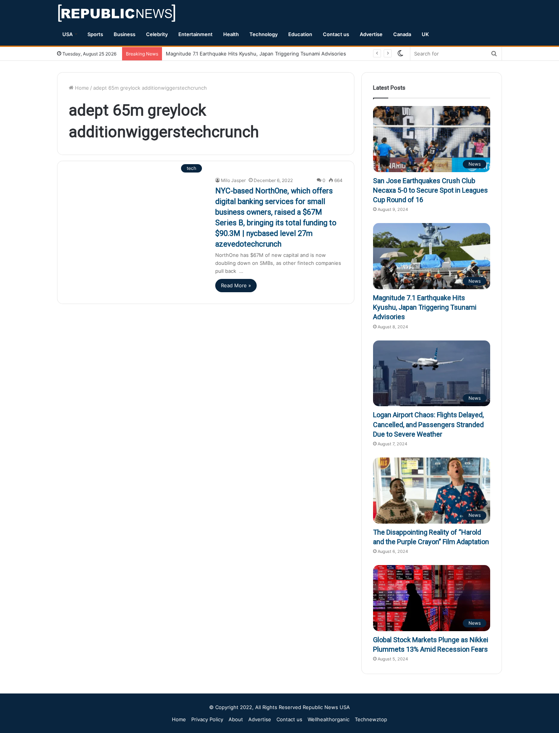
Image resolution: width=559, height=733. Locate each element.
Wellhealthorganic (328, 719)
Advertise (371, 34)
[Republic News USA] (117, 13)
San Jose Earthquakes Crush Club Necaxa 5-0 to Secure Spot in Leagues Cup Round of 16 (430, 190)
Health (231, 34)
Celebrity (157, 34)
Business (124, 34)
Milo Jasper (233, 180)
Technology (263, 34)
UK (425, 34)
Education (300, 34)
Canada (402, 34)
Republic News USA (326, 707)
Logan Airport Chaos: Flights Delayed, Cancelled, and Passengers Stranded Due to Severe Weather (428, 424)
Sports (95, 34)
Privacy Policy (207, 719)
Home (81, 88)
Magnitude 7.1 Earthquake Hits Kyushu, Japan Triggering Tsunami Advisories (256, 54)
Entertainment (195, 34)
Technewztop (371, 719)
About (236, 719)
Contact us (336, 34)
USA (67, 34)
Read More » (236, 285)
